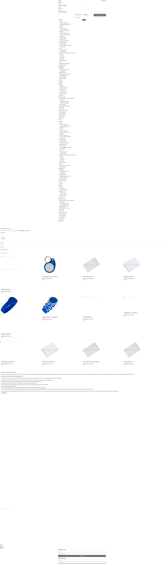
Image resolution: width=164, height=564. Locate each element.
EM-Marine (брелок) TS (6, 289)
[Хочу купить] (2, 287)
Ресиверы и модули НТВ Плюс (65, 30)
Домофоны (60, 83)
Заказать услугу (62, 549)
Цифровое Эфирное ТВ (63, 42)
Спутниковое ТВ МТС (62, 37)
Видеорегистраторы (62, 72)
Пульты (60, 119)
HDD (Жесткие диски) (62, 78)
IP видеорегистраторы (63, 75)
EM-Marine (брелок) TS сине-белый (49, 276)
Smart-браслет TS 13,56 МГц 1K (131, 312)
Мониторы (61, 84)
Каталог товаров (7, 230)
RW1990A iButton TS (87, 317)
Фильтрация (3, 238)
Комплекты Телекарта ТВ (64, 33)
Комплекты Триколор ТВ (64, 22)
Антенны (60, 48)
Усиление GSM (61, 220)
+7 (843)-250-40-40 (3, 538)
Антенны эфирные (63, 51)
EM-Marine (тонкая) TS (129, 276)
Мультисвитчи (62, 57)
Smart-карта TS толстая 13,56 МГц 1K (91, 361)
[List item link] (82, 518)
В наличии (2, 245)
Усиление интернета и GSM (63, 110)
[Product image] (9, 277)
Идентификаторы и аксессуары (6, 291)
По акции (2, 244)
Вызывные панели (62, 89)
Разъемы (60, 80)
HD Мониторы (62, 86)
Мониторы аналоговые (63, 87)
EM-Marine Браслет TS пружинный (49, 317)
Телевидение (61, 19)
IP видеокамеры (62, 71)
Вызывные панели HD (63, 92)
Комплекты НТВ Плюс (63, 28)
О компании (60, 2)
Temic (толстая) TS (128, 361)
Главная (60, 0)
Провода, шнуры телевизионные (64, 63)
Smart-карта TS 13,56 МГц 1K (48, 361)
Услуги (60, 3)
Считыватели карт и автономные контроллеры (66, 98)
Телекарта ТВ (61, 31)
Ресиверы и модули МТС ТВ (64, 40)
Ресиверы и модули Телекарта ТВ (65, 34)
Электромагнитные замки (64, 101)
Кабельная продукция (62, 60)
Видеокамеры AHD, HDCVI (64, 69)
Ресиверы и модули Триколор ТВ (65, 126)
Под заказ (2, 247)
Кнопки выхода (61, 107)
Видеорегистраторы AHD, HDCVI (65, 74)
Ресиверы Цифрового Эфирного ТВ (66, 45)
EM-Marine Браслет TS (6, 334)
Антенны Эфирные (63, 43)
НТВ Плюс (61, 27)
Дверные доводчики (62, 104)
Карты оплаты (62, 25)
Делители (61, 54)
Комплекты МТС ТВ (63, 39)
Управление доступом (14, 230)
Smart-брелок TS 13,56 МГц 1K (8, 361)
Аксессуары (61, 81)
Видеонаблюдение (62, 66)
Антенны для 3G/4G (62, 113)
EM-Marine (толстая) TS (88, 276)
